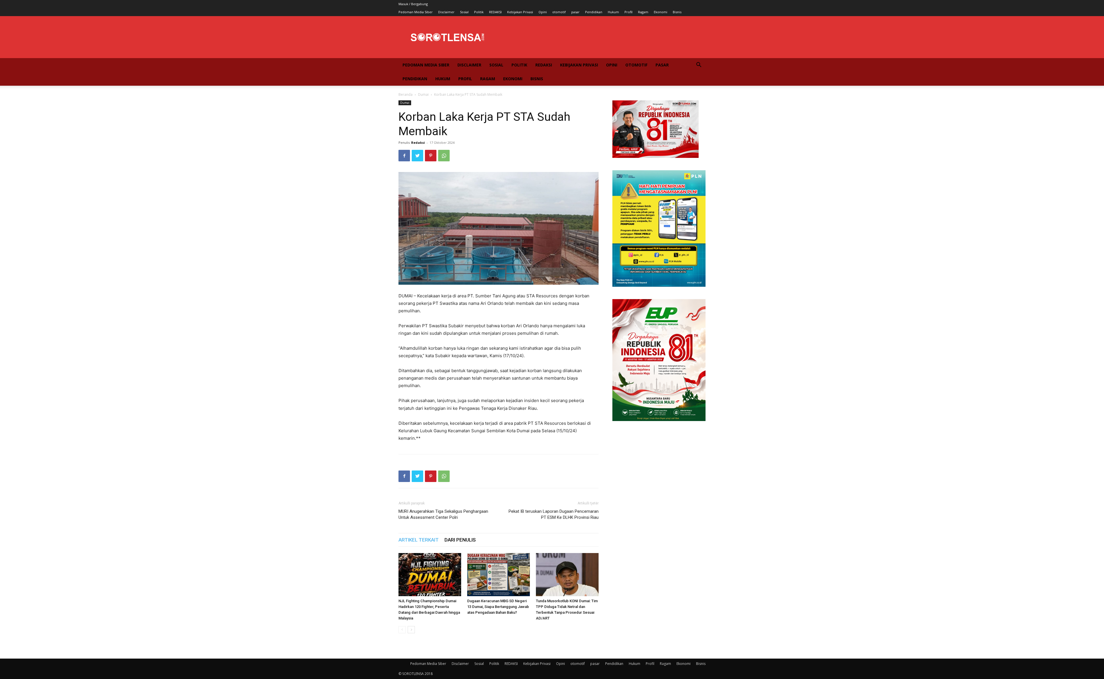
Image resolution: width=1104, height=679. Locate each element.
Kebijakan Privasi (520, 12)
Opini (542, 12)
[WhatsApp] (444, 155)
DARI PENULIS (460, 540)
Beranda (405, 94)
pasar (575, 12)
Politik (479, 12)
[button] (699, 65)
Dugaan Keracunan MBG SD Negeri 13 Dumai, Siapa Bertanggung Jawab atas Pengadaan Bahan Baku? (498, 607)
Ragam (643, 12)
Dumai (423, 94)
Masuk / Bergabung (413, 4)
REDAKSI (495, 12)
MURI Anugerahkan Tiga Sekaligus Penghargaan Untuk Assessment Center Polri (443, 514)
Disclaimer (446, 12)
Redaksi (418, 142)
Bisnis (677, 12)
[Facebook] (404, 155)
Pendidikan (593, 12)
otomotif (559, 12)
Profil (628, 12)
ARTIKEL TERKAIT (418, 540)
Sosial (464, 12)
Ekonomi (660, 12)
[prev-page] (402, 629)
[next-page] (411, 629)
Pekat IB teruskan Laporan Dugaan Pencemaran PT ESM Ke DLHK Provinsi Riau (554, 514)
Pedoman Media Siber (415, 12)
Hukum (613, 12)
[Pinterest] (430, 155)
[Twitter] (417, 155)
